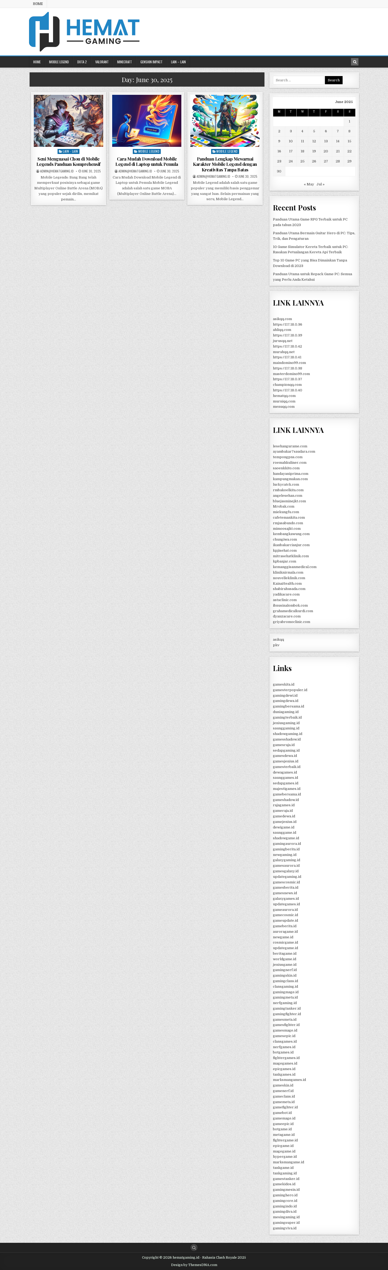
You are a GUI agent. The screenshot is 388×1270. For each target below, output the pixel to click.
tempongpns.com (287, 457)
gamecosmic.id (285, 915)
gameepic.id (283, 1124)
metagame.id (284, 1135)
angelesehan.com (287, 496)
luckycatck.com (286, 484)
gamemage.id (284, 1118)
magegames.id (285, 1063)
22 (349, 151)
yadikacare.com (286, 594)
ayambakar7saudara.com (294, 451)
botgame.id (282, 1129)
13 (326, 141)
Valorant (102, 61)
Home (38, 4)
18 (302, 151)
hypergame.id (285, 1157)
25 (302, 161)
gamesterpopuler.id (290, 690)
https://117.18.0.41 (287, 357)
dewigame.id (283, 827)
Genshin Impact (151, 61)
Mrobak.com (283, 506)
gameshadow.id (286, 800)
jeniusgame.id (284, 965)
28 (338, 161)
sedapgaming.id (286, 750)
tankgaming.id (285, 1173)
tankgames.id (284, 1074)
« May (309, 184)
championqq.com (287, 385)
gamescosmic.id (286, 882)
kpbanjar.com (284, 561)
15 (349, 141)
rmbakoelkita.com (288, 490)
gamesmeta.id (284, 1019)
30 (279, 171)
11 (302, 141)
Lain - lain (70, 151)
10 (291, 141)
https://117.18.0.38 (287, 368)
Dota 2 (82, 61)
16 (279, 151)
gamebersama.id (287, 794)
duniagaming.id (286, 712)
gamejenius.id (284, 822)
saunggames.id (285, 778)
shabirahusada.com (289, 589)
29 (349, 161)
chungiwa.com (285, 539)
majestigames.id (286, 789)
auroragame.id (285, 932)
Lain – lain (178, 61)
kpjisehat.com (285, 550)
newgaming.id (284, 855)
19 (314, 151)
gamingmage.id (286, 992)
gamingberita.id (286, 849)
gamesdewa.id (285, 756)
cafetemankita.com (289, 517)
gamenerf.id (283, 1091)
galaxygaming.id (286, 860)
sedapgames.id (285, 783)
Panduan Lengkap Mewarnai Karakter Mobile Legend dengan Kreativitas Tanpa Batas (225, 164)
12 (314, 141)
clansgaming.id (285, 986)
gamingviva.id (284, 1228)
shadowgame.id (286, 838)
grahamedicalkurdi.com (293, 611)
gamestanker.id (286, 1179)
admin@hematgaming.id (57, 171)
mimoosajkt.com (287, 529)
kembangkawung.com (291, 534)
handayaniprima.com (290, 474)
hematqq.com (284, 396)
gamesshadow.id (287, 739)
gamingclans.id (285, 981)
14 (337, 141)
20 (326, 151)
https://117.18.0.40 (287, 390)
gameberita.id (284, 926)
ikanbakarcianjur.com (291, 545)
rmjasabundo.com (288, 523)
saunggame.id (284, 833)
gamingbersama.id (288, 706)
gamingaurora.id (287, 844)
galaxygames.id (286, 899)
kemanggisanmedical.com (294, 567)
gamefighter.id (285, 1107)
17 (291, 151)
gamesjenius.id (285, 761)
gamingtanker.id (287, 1008)
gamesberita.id (285, 887)
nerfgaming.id (285, 1003)
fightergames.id (286, 1058)
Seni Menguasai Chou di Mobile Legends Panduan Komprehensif (68, 161)
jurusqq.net (282, 341)
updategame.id (285, 948)
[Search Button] (194, 1247)
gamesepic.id (284, 1036)
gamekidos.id (284, 1184)
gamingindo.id (285, 1206)
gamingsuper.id (286, 1223)
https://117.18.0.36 (287, 324)
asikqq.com (282, 319)
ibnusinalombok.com (290, 605)
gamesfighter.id (286, 1025)
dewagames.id (285, 772)
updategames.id (286, 904)
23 (279, 161)
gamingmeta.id (285, 997)
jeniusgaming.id (286, 723)
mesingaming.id (286, 1217)
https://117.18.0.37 (287, 379)
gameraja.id (283, 811)
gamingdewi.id (285, 695)
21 (338, 151)
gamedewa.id (284, 816)
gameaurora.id (285, 910)
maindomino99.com (289, 363)
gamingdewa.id (285, 701)
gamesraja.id (284, 745)
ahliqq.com (282, 330)
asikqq (278, 639)
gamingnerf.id (285, 970)
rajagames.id (284, 805)
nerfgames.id (284, 1047)
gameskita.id (283, 684)
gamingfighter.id (287, 1014)
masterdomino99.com (291, 374)
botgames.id (283, 1052)
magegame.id (284, 1151)
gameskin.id (283, 1085)
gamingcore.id (285, 1201)
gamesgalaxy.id (286, 871)
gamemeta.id (284, 1102)
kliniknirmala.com (288, 572)
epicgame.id (283, 1146)
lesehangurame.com (290, 446)
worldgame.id (284, 959)
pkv (276, 645)
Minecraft (124, 61)
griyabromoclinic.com (291, 622)
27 (326, 161)
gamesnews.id (285, 893)
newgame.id (283, 937)
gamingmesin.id (286, 1190)
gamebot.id (282, 1113)
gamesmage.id (285, 1030)
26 (314, 161)
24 (291, 161)
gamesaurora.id (286, 866)
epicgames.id (284, 1069)
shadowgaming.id (287, 734)
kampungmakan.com (290, 479)
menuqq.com (284, 407)
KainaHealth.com (287, 583)
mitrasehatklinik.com (291, 556)
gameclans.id (284, 1096)
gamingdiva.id (284, 1211)
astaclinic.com (285, 600)
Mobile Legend (59, 61)
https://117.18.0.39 (287, 335)
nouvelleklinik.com (289, 578)
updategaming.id (287, 877)
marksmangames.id (289, 1080)
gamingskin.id (284, 975)
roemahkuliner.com (289, 463)
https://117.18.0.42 (287, 346)
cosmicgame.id (285, 942)
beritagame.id (284, 953)
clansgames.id (285, 1041)
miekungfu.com (286, 512)
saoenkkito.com (286, 468)
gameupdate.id (285, 920)
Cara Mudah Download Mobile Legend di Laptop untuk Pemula (146, 161)
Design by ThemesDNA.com (194, 1265)
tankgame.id (283, 1168)
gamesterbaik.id (286, 767)
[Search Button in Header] (354, 61)
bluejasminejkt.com (289, 501)
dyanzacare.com (287, 616)
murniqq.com (284, 401)
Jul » (320, 184)
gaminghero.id (285, 1195)
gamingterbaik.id (287, 717)
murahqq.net (284, 352)
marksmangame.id (288, 1162)
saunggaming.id (286, 728)
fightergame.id (285, 1140)
